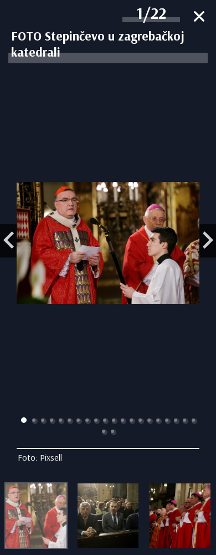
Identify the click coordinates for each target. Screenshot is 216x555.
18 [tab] (176, 421)
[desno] (207, 241)
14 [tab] (141, 421)
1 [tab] (24, 420)
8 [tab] (88, 421)
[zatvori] (199, 17)
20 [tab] (194, 421)
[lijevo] (8, 241)
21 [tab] (104, 432)
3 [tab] (44, 421)
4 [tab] (52, 421)
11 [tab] (114, 421)
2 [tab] (35, 421)
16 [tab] (159, 421)
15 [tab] (150, 421)
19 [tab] (185, 421)
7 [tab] (79, 421)
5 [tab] (61, 421)
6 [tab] (70, 421)
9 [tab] (97, 421)
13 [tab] (132, 421)
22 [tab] (113, 432)
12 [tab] (123, 421)
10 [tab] (106, 421)
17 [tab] (168, 421)
